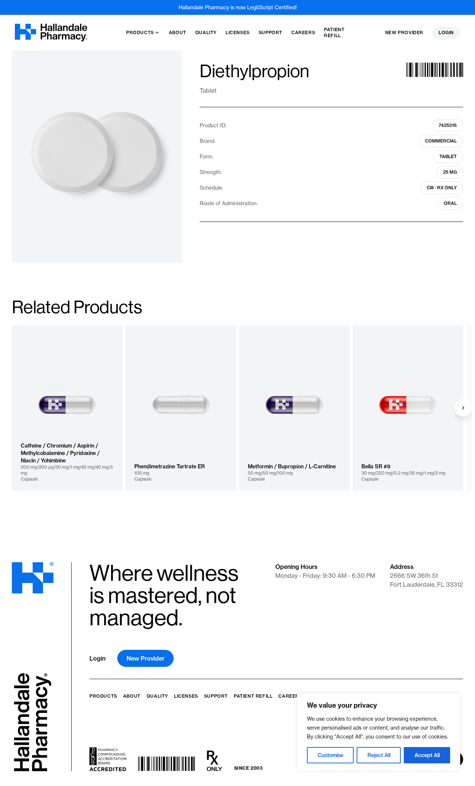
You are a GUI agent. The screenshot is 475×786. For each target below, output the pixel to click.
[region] (378, 732)
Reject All (378, 755)
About (132, 696)
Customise (330, 755)
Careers (290, 696)
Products (103, 696)
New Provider (404, 32)
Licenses (186, 696)
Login (446, 32)
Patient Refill (253, 696)
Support (216, 696)
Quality (157, 696)
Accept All (427, 755)
